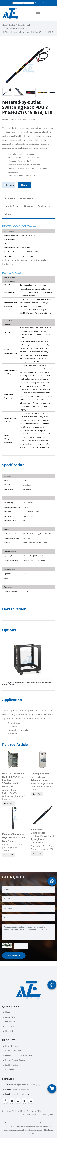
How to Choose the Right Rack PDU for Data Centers (13, 837)
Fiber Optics (10, 1070)
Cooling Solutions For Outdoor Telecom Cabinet (41, 777)
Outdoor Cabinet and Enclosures (18, 1055)
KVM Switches (11, 1065)
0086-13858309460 (21, 1089)
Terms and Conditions (31, 1115)
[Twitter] (24, 1101)
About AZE (10, 1017)
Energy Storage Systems (15, 1060)
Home (4, 25)
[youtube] (18, 1101)
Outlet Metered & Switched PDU (16, 29)
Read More (8, 804)
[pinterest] (31, 1101)
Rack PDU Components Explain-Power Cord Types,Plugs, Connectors (42, 836)
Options (28, 206)
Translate (52, 3)
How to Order (12, 206)
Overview (10, 197)
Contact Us (9, 1031)
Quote (24, 185)
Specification (27, 197)
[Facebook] (5, 1101)
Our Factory (10, 1022)
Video (8, 214)
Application (44, 206)
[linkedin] (11, 1101)
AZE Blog (9, 1026)
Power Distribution (24, 25)
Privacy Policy (49, 1115)
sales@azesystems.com (21, 1094)
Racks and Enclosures (14, 1051)
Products (12, 25)
